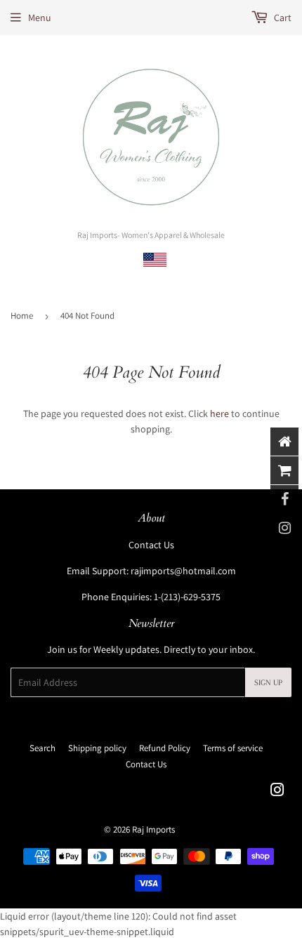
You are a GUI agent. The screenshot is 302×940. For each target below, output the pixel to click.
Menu (39, 17)
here (219, 413)
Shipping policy (97, 748)
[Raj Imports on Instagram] (277, 792)
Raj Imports (153, 829)
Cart (281, 17)
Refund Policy (164, 748)
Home (22, 316)
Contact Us (151, 544)
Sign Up (268, 682)
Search (42, 748)
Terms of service (233, 748)
